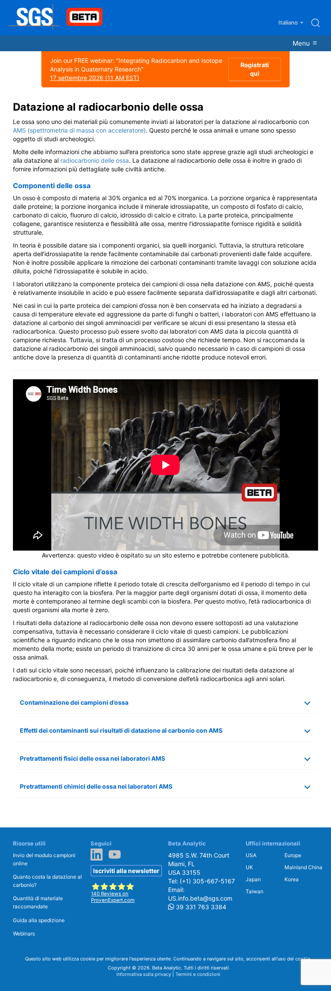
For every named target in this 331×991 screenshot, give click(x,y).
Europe (292, 855)
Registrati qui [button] (254, 69)
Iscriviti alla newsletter (126, 870)
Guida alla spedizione (39, 920)
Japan (253, 879)
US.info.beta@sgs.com (200, 898)
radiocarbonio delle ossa (94, 160)
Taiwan (254, 891)
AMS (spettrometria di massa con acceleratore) (79, 130)
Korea (291, 879)
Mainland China (303, 867)
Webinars (24, 933)
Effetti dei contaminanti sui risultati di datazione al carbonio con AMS (121, 730)
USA (251, 855)
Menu (302, 43)
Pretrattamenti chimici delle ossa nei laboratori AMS (96, 786)
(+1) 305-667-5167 (207, 881)
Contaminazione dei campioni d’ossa (74, 702)
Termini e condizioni (197, 974)
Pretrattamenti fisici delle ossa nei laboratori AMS (92, 758)
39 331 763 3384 (200, 906)
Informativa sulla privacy (143, 974)
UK (249, 867)
